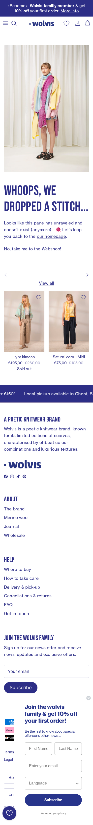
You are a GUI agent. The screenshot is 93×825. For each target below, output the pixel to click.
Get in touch (16, 613)
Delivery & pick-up (22, 587)
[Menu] (5, 23)
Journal (11, 526)
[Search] (16, 23)
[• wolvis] (41, 23)
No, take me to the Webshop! (32, 248)
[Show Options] (77, 783)
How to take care (21, 578)
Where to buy (17, 569)
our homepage (51, 236)
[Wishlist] (9, 813)
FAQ (8, 604)
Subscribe (21, 687)
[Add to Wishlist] (39, 297)
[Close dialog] (88, 698)
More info (70, 10)
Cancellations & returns (28, 595)
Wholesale (14, 535)
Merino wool (16, 517)
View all (46, 283)
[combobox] (52, 783)
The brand (14, 508)
